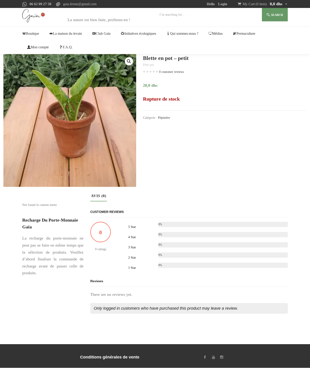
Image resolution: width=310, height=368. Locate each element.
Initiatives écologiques (140, 33)
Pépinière (164, 117)
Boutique (32, 33)
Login (222, 4)
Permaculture (245, 33)
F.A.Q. (68, 47)
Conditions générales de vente (109, 357)
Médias (217, 33)
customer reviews (171, 72)
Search (277, 15)
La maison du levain (67, 33)
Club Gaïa (103, 33)
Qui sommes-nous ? (184, 33)
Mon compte (40, 47)
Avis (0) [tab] (98, 196)
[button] (265, 4)
